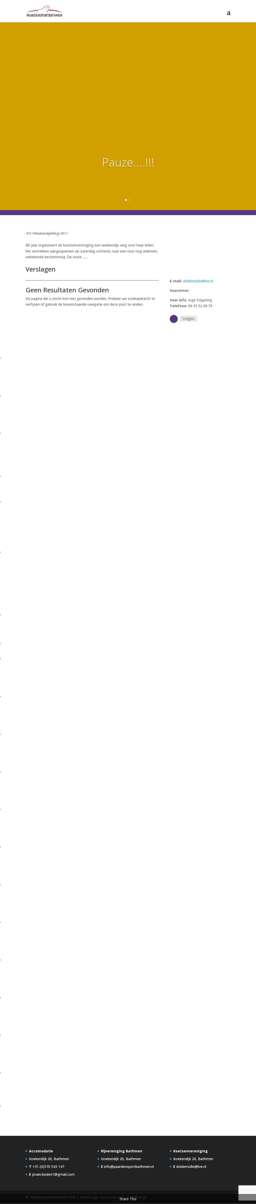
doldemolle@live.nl (198, 281)
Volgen (188, 318)
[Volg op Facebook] (174, 319)
